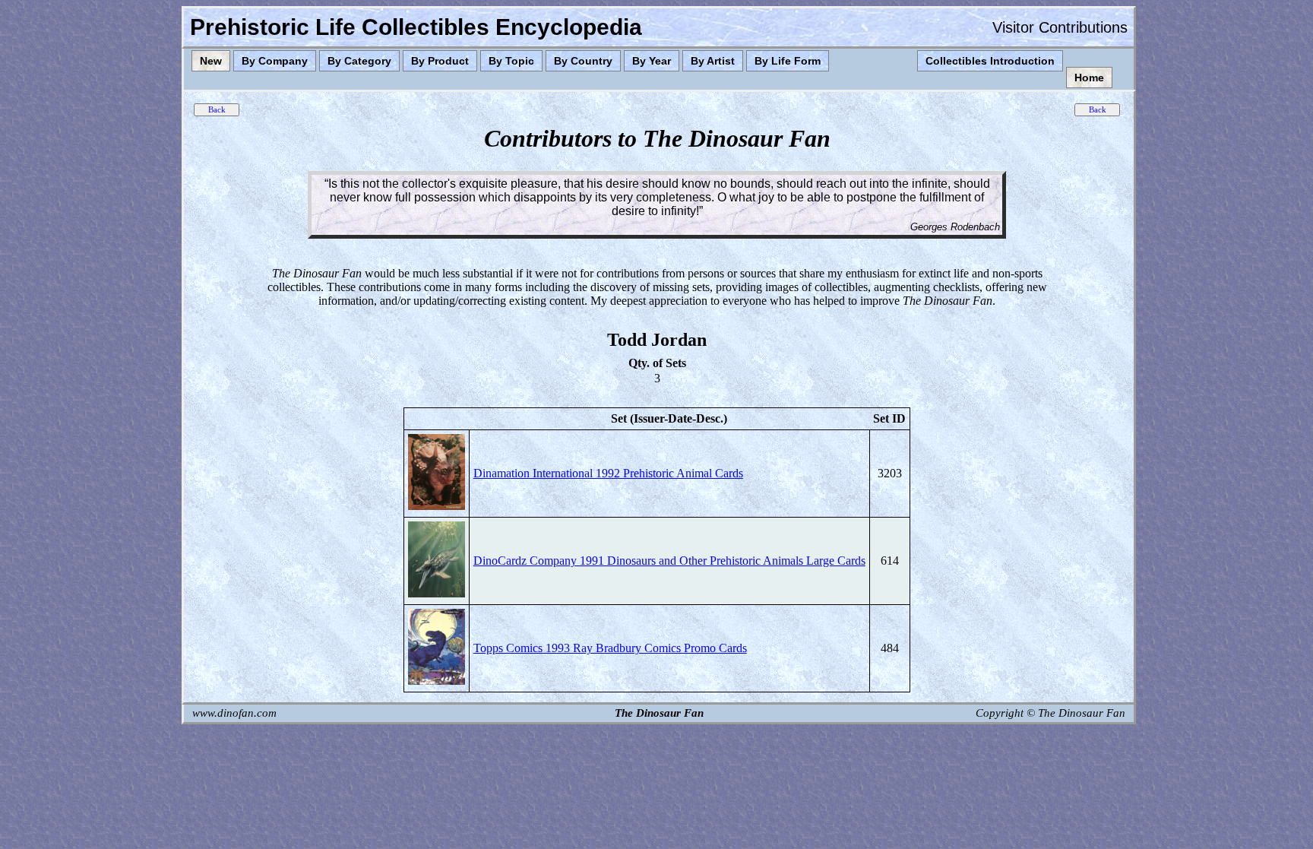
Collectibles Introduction (990, 61)
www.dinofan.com (234, 713)
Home (1089, 77)
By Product (440, 61)
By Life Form (788, 61)
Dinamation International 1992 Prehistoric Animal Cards (608, 473)
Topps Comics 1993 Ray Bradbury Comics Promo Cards (610, 648)
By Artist (713, 61)
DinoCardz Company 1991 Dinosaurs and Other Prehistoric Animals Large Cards (669, 560)
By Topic (511, 61)
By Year (651, 61)
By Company (275, 61)
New (211, 61)
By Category (359, 61)
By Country (583, 61)
